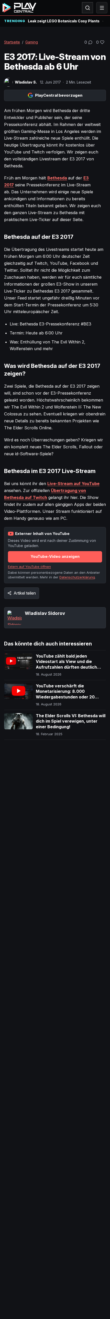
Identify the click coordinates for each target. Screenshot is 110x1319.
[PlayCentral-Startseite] (19, 7)
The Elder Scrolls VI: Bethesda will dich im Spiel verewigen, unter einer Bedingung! (70, 721)
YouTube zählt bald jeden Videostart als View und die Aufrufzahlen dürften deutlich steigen (66, 664)
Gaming (31, 42)
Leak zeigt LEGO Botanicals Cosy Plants (64, 21)
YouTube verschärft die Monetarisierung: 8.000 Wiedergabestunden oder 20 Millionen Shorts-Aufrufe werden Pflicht (69, 697)
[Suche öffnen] (87, 7)
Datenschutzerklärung (77, 577)
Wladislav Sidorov (45, 613)
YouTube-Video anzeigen (55, 556)
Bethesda (57, 177)
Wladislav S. (26, 82)
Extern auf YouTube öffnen (29, 567)
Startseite (12, 42)
